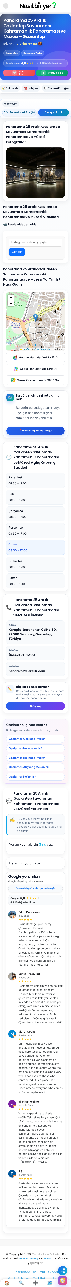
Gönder (17, 252)
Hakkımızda (21, 1272)
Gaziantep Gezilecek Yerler (27, 738)
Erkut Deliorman (29, 912)
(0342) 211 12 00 (22, 655)
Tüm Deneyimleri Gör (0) (19, 112)
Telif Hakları (41, 1278)
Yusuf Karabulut (29, 974)
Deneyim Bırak (54, 112)
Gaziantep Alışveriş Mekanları (29, 767)
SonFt (47, 1258)
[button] (40, 43)
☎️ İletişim (31, 88)
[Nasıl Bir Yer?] (35, 6)
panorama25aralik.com (27, 671)
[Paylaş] (62, 1270)
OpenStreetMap (42, 349)
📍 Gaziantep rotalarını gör (35, 430)
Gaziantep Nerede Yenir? (25, 748)
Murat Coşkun (27, 1031)
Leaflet (26, 349)
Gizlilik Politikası (19, 1278)
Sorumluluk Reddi (45, 1272)
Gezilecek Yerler (32, 53)
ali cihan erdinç (28, 1101)
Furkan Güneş (28, 1258)
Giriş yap (35, 706)
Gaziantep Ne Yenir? (22, 776)
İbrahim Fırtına (26, 43)
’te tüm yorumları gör (35, 888)
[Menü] (5, 6)
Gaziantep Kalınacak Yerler (27, 757)
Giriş (42, 844)
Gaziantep (11, 53)
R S (20, 1171)
